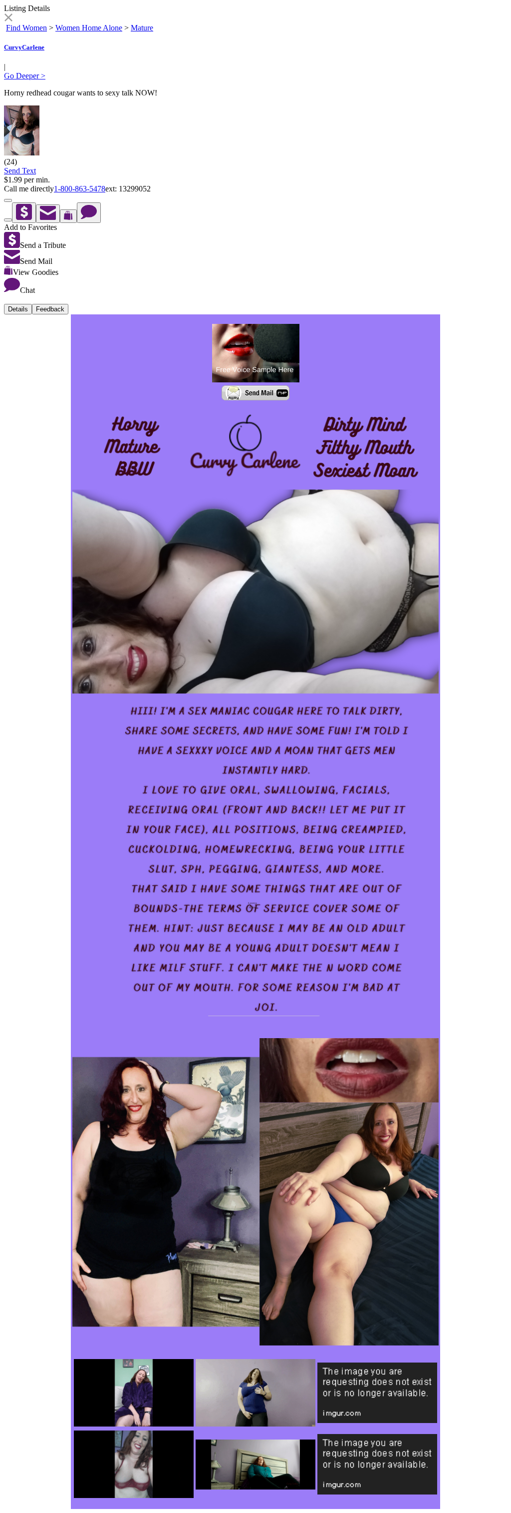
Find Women (26, 27)
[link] (8, 18)
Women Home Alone (88, 27)
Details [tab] (18, 309)
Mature (142, 27)
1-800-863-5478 (79, 188)
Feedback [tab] (50, 309)
